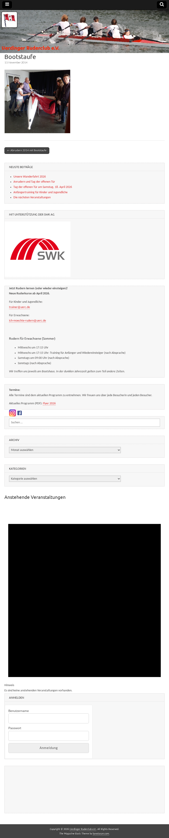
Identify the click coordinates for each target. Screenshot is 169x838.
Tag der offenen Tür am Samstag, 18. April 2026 (42, 187)
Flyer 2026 (49, 403)
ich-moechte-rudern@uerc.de (27, 320)
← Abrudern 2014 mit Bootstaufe (26, 150)
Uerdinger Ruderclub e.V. (83, 829)
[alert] (84, 599)
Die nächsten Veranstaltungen (32, 197)
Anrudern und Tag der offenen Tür (34, 181)
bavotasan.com (101, 833)
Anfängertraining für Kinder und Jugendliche (40, 192)
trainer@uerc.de (19, 307)
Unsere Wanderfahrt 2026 (29, 176)
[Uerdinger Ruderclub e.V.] (84, 31)
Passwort (14, 728)
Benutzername (18, 711)
